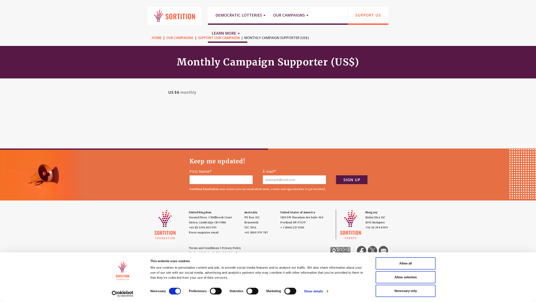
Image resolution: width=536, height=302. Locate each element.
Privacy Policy (231, 248)
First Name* (200, 171)
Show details (313, 291)
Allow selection (405, 277)
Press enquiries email (203, 232)
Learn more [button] (224, 33)
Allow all (405, 263)
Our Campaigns (179, 37)
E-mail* (269, 171)
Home (157, 37)
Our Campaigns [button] (289, 15)
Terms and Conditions (204, 248)
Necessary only (405, 291)
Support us (368, 15)
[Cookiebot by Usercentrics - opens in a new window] (122, 294)
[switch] (216, 291)
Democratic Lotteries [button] (239, 15)
